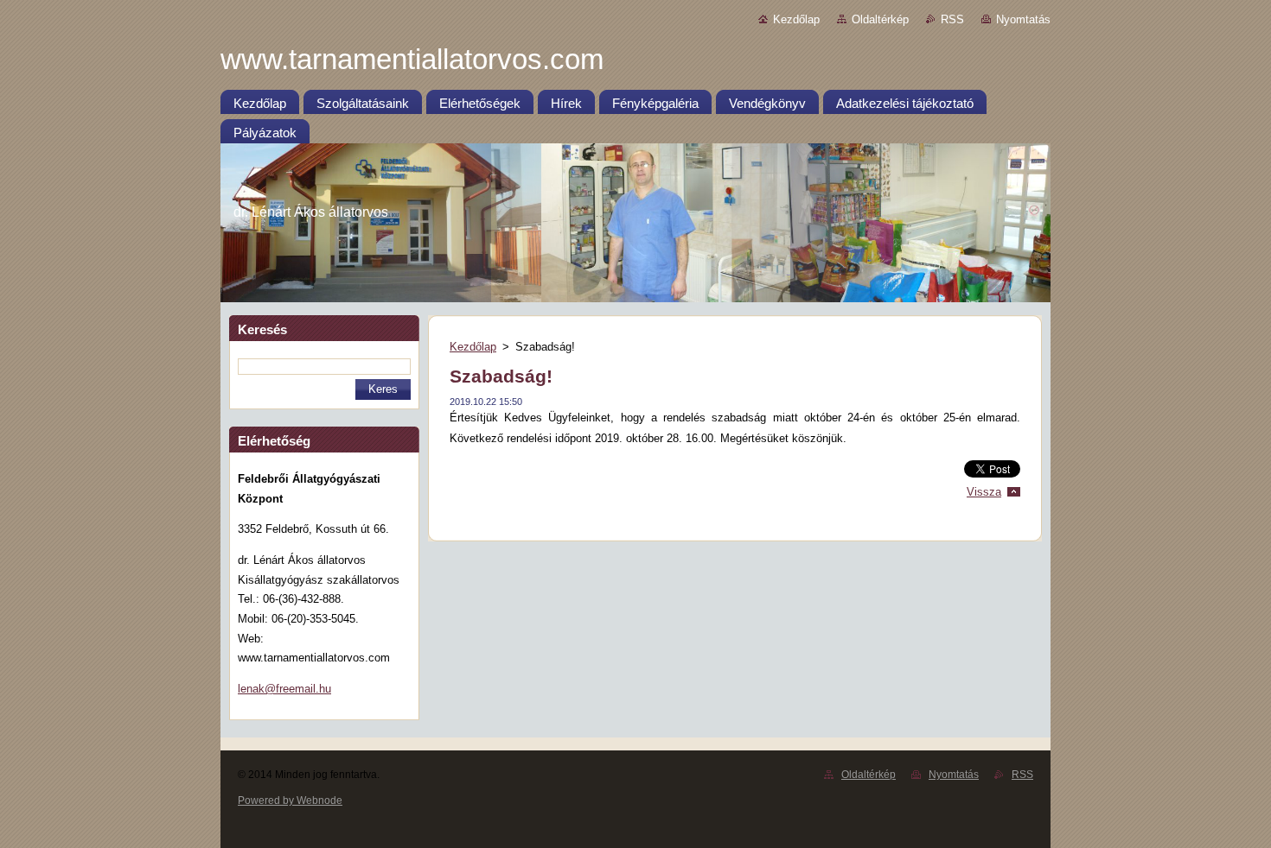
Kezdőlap (796, 19)
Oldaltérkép (880, 19)
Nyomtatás (1023, 19)
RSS (952, 19)
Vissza (984, 491)
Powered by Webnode (290, 800)
